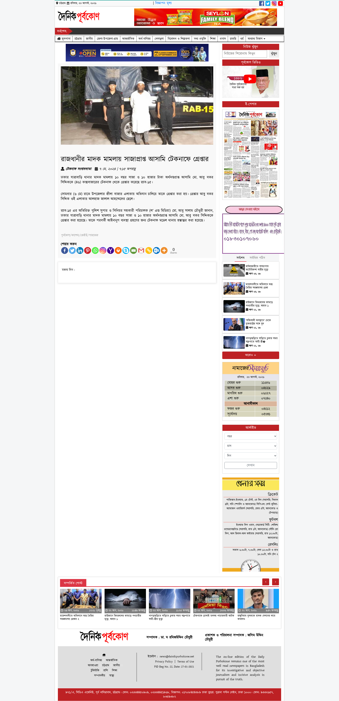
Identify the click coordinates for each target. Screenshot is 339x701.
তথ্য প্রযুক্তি (200, 39)
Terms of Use (185, 661)
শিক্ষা (213, 39)
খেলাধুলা (159, 39)
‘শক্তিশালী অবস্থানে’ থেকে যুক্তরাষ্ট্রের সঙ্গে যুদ (258, 322)
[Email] (133, 250)
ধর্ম (242, 39)
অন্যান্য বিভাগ (256, 39)
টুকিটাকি (95, 671)
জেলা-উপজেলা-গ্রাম (107, 39)
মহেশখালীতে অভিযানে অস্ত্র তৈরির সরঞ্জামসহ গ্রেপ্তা (259, 286)
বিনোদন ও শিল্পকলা (179, 39)
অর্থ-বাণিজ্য (144, 39)
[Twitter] (72, 250)
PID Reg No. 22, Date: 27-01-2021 (174, 667)
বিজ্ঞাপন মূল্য (163, 3)
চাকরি (233, 39)
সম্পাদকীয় (99, 676)
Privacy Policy (164, 661)
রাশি (105, 671)
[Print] (118, 250)
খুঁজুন (274, 53)
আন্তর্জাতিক (128, 39)
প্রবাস (223, 39)
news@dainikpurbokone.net (177, 656)
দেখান (251, 465)
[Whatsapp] (95, 250)
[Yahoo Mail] (110, 250)
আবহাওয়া (93, 665)
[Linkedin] (80, 250)
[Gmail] (141, 250)
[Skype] (125, 250)
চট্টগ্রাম (78, 39)
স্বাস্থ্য (111, 676)
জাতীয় (89, 39)
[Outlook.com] (156, 250)
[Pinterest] (87, 250)
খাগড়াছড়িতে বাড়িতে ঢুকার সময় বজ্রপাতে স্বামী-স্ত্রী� (262, 340)
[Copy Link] (148, 250)
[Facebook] (64, 250)
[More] (164, 250)
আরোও (249, 355)
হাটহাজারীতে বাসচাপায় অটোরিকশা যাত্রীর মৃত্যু (257, 268)
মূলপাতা (65, 39)
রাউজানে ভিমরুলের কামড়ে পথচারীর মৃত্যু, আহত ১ (259, 304)
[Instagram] (102, 250)
